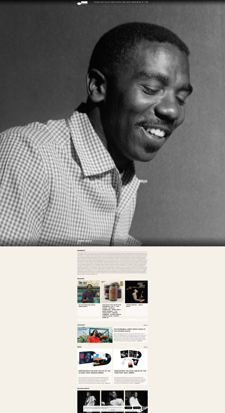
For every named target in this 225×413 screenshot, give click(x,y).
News (123, 2)
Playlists (107, 2)
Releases (96, 2)
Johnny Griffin (115, 377)
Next (114, 383)
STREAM (88, 357)
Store (102, 2)
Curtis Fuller (107, 379)
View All (146, 388)
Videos (113, 2)
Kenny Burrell (107, 374)
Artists (128, 2)
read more (139, 404)
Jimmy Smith (83, 370)
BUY (89, 355)
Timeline (133, 2)
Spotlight (118, 2)
